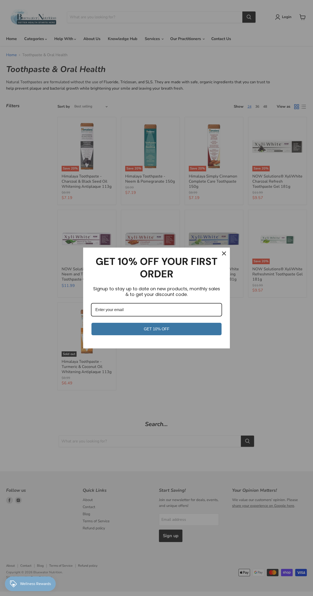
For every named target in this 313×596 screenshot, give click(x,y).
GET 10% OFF (156, 329)
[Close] (224, 253)
